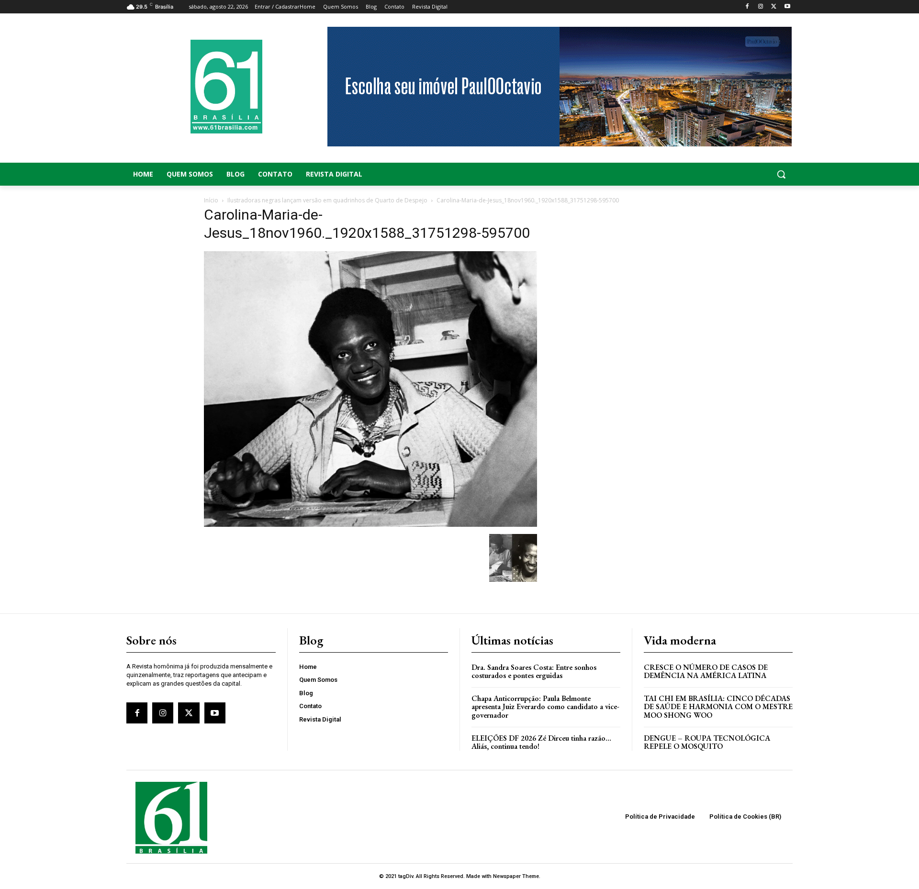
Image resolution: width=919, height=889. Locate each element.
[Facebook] (747, 6)
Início (211, 200)
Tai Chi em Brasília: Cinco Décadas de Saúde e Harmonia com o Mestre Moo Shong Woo (718, 706)
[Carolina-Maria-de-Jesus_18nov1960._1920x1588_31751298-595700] (370, 524)
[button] (718, 174)
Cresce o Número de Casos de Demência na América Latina (706, 671)
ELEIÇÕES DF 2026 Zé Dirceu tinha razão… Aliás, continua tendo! (541, 742)
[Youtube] (787, 6)
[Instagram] (760, 6)
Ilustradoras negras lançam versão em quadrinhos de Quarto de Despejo (327, 200)
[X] (773, 6)
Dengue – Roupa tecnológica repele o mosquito (707, 742)
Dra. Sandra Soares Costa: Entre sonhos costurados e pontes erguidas (533, 671)
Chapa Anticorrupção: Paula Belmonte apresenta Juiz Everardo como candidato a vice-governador (545, 706)
